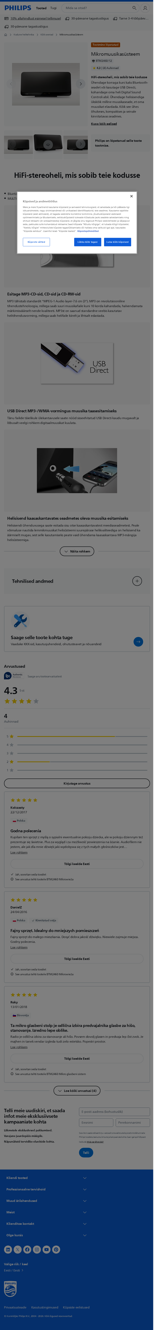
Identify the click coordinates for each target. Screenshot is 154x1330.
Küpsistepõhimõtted (86, 231)
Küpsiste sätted (35, 242)
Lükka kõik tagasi (86, 242)
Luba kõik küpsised (116, 242)
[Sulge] (130, 196)
